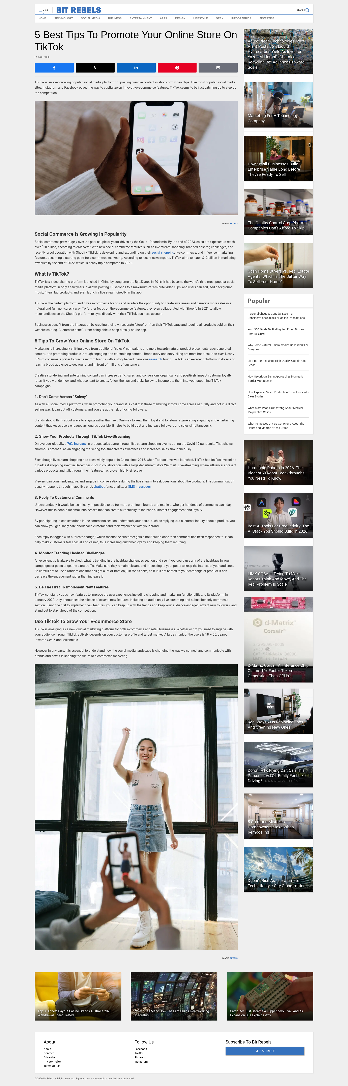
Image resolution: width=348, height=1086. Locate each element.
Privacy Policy (52, 1061)
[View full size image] (136, 158)
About (47, 1049)
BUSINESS (115, 18)
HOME (43, 18)
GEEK (219, 18)
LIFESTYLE (200, 18)
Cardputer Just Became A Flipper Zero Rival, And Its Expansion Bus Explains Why (266, 1013)
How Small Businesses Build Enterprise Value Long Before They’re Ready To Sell (274, 169)
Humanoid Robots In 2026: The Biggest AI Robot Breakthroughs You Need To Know (276, 473)
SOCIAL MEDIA (90, 18)
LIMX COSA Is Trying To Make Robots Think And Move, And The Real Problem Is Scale (277, 579)
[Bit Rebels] (76, 11)
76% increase (77, 444)
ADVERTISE (266, 18)
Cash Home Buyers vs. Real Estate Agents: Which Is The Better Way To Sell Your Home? (278, 276)
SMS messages (139, 487)
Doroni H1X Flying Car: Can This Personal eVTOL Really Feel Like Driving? (277, 775)
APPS (163, 18)
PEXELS (234, 223)
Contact (49, 1053)
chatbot (99, 487)
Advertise (49, 1057)
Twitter (139, 1053)
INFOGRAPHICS (241, 18)
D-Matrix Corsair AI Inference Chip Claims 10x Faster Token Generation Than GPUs (278, 670)
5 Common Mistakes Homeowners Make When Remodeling (271, 827)
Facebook (141, 1049)
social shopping (163, 252)
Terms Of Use (52, 1065)
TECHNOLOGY (64, 18)
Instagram (141, 1061)
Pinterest (140, 1057)
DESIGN (180, 18)
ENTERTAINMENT (141, 18)
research (155, 359)
